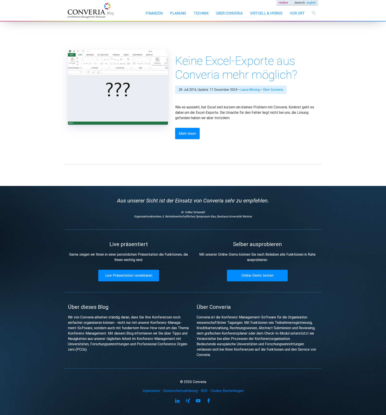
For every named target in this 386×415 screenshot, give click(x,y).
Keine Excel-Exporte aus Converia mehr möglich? (236, 68)
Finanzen (154, 13)
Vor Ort (297, 13)
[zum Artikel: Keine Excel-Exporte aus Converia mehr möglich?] (118, 86)
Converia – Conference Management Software (91, 11)
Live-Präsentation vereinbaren (128, 275)
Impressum (151, 391)
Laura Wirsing (250, 89)
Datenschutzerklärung (180, 391)
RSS (204, 391)
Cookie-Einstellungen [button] (227, 391)
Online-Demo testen (257, 275)
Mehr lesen (187, 133)
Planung (178, 13)
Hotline (283, 2)
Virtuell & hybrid (266, 13)
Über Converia (229, 13)
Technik (201, 13)
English (311, 2)
